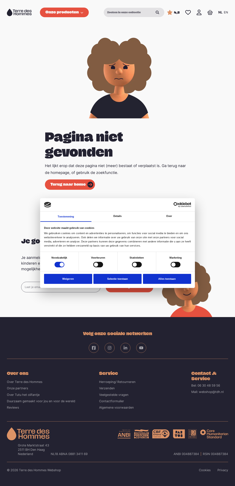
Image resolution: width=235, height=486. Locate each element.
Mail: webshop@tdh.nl (207, 392)
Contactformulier (111, 401)
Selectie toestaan (117, 278)
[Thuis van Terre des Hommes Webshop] (19, 12)
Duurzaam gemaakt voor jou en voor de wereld (41, 401)
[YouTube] (141, 348)
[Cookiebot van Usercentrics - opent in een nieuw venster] (176, 204)
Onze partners (17, 388)
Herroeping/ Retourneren (117, 382)
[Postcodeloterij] (141, 433)
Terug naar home (68, 184)
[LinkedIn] (125, 348)
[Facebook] (94, 348)
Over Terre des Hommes (24, 382)
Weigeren (68, 278)
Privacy (222, 470)
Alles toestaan (166, 278)
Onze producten (62, 12)
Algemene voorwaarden (116, 407)
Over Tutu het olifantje (23, 395)
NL (220, 12)
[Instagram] (110, 348)
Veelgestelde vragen (114, 395)
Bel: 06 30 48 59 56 (205, 385)
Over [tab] (169, 216)
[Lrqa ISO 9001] (192, 433)
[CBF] (161, 433)
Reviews (13, 407)
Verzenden (107, 388)
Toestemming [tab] (66, 216)
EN (226, 12)
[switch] (98, 264)
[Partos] (179, 433)
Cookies (205, 470)
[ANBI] (124, 433)
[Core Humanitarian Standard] (214, 433)
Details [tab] (117, 216)
